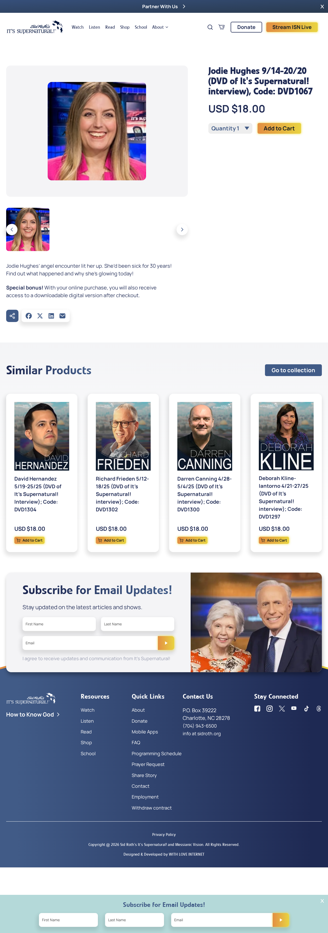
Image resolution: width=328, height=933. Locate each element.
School (141, 27)
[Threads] (319, 709)
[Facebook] (29, 316)
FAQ (136, 742)
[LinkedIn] (51, 316)
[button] (322, 6)
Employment (145, 797)
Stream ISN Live (292, 27)
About (158, 27)
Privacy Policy (164, 834)
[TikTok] (306, 709)
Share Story (144, 775)
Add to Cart (279, 128)
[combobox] (230, 128)
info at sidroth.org (202, 733)
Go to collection (293, 370)
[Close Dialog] (322, 901)
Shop (125, 27)
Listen (94, 27)
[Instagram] (269, 709)
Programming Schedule (157, 753)
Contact (140, 786)
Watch (78, 27)
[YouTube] (294, 709)
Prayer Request (148, 764)
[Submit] (166, 643)
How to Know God (30, 714)
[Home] (35, 27)
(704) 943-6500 (200, 726)
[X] (40, 316)
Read (110, 27)
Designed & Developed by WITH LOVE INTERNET (164, 854)
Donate (246, 27)
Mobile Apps (145, 732)
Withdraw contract (152, 808)
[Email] (62, 316)
